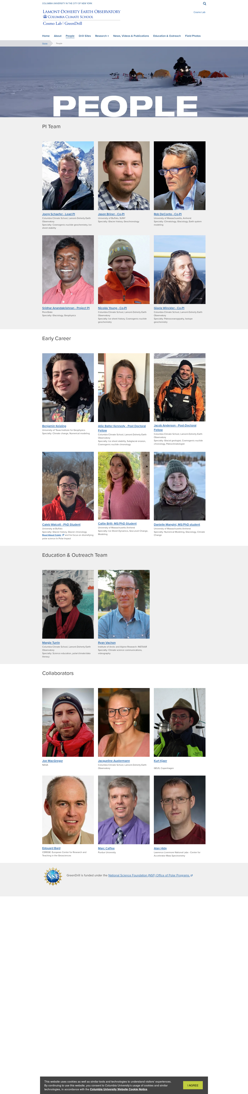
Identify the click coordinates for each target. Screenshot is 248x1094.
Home (45, 43)
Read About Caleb (51, 535)
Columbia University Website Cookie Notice (118, 1089)
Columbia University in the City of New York (67, 3)
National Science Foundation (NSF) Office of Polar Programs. (149, 875)
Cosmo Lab (199, 12)
